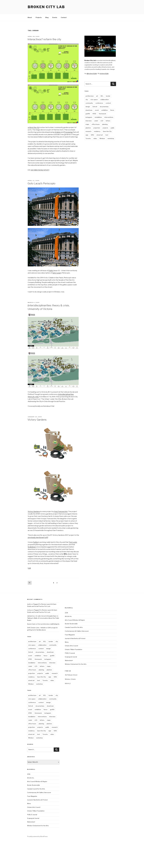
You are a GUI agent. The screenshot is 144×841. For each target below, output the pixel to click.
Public (50, 271)
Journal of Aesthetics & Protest (37, 800)
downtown (89, 110)
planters (88, 128)
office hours (96, 124)
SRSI (92, 135)
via (29, 568)
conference (99, 103)
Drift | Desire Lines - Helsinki (36, 627)
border (108, 96)
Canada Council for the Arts (36, 789)
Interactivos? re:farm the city (44, 39)
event (97, 110)
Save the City (107, 131)
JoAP (46, 537)
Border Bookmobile (33, 785)
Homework (102, 114)
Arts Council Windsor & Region (37, 781)
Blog (47, 17)
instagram (89, 117)
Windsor (102, 138)
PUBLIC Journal (32, 814)
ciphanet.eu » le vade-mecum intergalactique (41, 616)
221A (28, 774)
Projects (39, 17)
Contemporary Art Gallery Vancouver (39, 792)
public (112, 128)
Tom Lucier (73, 542)
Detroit (94, 106)
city (87, 99)
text (106, 135)
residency (97, 131)
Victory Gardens (37, 419)
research (88, 131)
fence (112, 110)
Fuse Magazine (32, 796)
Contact (64, 17)
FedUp (35, 542)
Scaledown (32, 547)
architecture (90, 96)
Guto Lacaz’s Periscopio (41, 183)
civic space (94, 99)
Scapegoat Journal (33, 818)
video (95, 138)
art (97, 96)
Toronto (88, 138)
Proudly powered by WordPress (37, 836)
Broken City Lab (46, 7)
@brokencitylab (92, 73)
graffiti (88, 114)
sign (87, 135)
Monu (29, 803)
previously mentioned (36, 537)
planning (105, 124)
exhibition (104, 110)
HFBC (94, 114)
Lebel (96, 121)
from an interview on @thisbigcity (48, 624)
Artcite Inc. (30, 778)
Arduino (58, 132)
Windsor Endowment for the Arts (38, 825)
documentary (104, 106)
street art (99, 135)
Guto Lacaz (56, 273)
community (89, 103)
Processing (68, 132)
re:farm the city (33, 127)
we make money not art (40, 170)
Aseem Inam (31, 624)
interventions (108, 117)
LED (101, 121)
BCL (102, 96)
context (108, 103)
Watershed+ (31, 822)
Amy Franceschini (60, 511)
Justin (29, 604)
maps (87, 124)
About (30, 17)
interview (89, 121)
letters (108, 121)
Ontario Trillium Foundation (35, 811)
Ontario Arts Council (33, 807)
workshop (111, 138)
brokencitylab (104, 73)
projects (105, 128)
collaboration (104, 99)
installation (98, 117)
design (88, 106)
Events (54, 17)
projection (96, 128)
